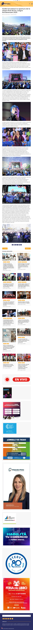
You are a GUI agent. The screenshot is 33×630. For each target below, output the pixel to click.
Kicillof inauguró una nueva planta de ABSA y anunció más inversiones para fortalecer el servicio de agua (24, 265)
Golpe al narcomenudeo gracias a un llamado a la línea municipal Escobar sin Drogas (23, 321)
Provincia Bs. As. (9, 318)
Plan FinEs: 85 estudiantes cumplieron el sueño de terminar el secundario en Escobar (8, 303)
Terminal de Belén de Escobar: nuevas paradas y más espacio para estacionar (23, 341)
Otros (8, 362)
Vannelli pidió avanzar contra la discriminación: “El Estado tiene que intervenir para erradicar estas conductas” (8, 322)
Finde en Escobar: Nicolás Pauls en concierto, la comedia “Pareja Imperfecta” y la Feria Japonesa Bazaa (23, 366)
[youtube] (17, 0)
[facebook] (15, 0)
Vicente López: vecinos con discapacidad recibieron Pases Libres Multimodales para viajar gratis (24, 285)
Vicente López (9, 282)
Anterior (5, 248)
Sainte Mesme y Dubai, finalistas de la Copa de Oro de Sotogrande (8, 365)
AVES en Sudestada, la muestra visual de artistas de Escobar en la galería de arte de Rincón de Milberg (9, 347)
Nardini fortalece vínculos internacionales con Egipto (24, 302)
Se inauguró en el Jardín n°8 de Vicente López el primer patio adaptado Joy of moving (8, 285)
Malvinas (19, 300)
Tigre (8, 343)
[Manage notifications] (2, 628)
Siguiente (27, 248)
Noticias (15, 14)
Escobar (12, 14)
